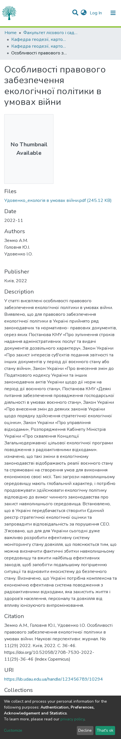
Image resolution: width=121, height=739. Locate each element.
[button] (84, 13)
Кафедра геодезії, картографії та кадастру (39, 39)
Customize (13, 730)
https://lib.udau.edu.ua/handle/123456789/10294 (53, 679)
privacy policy (72, 719)
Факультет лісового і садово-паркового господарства (51, 33)
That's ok (105, 730)
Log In (96, 13)
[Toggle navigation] (113, 13)
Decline (85, 730)
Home (11, 33)
